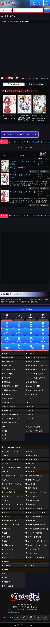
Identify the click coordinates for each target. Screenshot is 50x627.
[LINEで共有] (31, 617)
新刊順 (5, 141)
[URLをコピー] (45, 617)
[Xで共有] (17, 617)
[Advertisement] (25, 49)
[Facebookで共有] (24, 617)
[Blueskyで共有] (38, 617)
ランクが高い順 (34, 142)
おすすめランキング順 (18, 142)
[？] (35, 90)
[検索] (47, 10)
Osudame (14, 611)
